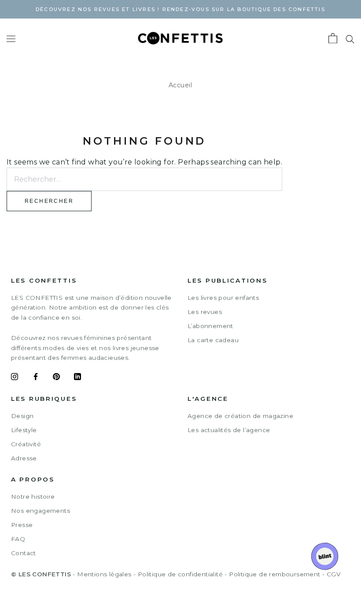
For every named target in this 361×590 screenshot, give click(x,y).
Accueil (180, 85)
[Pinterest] (56, 377)
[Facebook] (35, 377)
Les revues (205, 311)
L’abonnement (210, 325)
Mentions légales (104, 574)
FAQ (18, 538)
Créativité (26, 444)
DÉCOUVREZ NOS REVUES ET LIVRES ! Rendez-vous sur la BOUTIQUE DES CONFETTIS (180, 9)
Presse (22, 524)
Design (22, 415)
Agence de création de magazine (240, 415)
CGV (333, 574)
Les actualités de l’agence (229, 429)
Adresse (24, 458)
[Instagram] (14, 377)
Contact (23, 552)
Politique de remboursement (274, 574)
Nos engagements (40, 510)
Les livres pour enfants (223, 297)
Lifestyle (24, 429)
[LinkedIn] (77, 377)
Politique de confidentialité (180, 574)
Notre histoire (33, 496)
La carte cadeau (213, 340)
